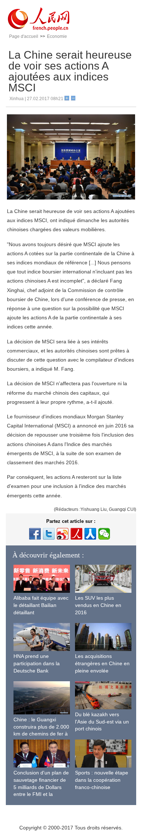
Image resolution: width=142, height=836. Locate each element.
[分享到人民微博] (76, 534)
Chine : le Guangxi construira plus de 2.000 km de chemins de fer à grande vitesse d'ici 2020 (41, 734)
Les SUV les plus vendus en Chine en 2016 (98, 605)
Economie (57, 36)
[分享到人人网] (90, 534)
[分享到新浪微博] (62, 534)
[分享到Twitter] (49, 534)
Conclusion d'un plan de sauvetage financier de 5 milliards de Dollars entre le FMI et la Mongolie (41, 787)
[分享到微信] (104, 534)
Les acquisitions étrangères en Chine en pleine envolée (102, 663)
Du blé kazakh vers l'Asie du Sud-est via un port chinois (102, 721)
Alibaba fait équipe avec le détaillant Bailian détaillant (40, 605)
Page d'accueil (23, 36)
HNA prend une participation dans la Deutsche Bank (36, 663)
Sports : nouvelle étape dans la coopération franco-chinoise (101, 780)
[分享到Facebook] (35, 534)
